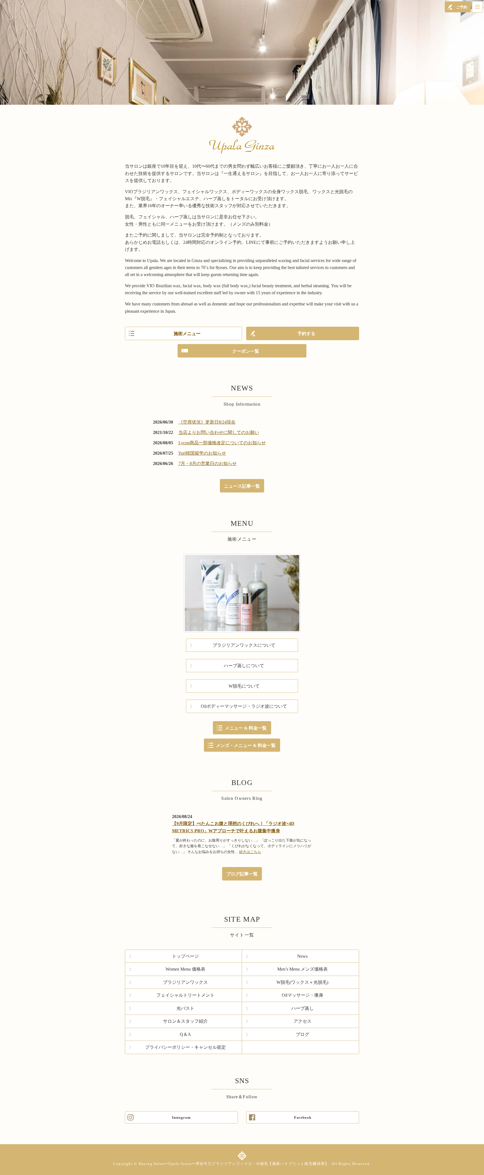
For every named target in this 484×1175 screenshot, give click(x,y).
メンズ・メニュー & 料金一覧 (246, 745)
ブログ (302, 1034)
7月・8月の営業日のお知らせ (207, 463)
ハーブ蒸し (302, 1008)
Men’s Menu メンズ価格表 (302, 969)
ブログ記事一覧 (242, 874)
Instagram (181, 1117)
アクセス (302, 1021)
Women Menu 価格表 (185, 969)
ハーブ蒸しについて (244, 665)
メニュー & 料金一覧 (246, 728)
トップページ (185, 956)
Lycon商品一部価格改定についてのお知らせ (222, 442)
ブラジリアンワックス (185, 982)
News (302, 956)
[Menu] (477, 7)
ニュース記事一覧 (242, 486)
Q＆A (185, 1034)
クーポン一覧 (245, 351)
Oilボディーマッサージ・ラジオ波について (244, 706)
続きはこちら (250, 852)
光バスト (185, 1008)
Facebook (302, 1117)
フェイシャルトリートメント (185, 995)
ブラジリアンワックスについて (244, 645)
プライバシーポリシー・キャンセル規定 (185, 1047)
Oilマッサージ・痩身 (302, 995)
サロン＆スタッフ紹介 (185, 1021)
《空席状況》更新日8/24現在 (207, 422)
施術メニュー (187, 333)
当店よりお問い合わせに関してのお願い (218, 432)
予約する (306, 333)
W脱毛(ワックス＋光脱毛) (302, 982)
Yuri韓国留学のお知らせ (202, 453)
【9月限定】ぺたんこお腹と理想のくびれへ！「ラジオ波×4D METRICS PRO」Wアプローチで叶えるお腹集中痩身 (233, 827)
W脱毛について (244, 686)
